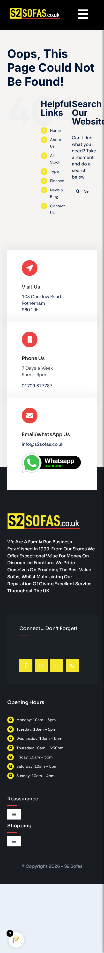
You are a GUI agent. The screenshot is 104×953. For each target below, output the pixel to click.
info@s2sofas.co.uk (43, 444)
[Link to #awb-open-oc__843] (83, 14)
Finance (57, 180)
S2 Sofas (73, 866)
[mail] (56, 665)
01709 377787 (37, 386)
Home (55, 130)
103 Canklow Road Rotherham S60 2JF (41, 303)
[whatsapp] (41, 665)
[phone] (72, 665)
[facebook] (25, 665)
